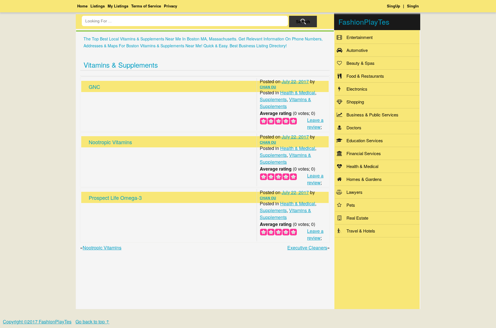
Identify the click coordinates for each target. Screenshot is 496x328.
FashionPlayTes (364, 21)
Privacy (170, 6)
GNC (94, 86)
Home (82, 6)
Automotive (357, 50)
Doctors (353, 127)
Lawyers (354, 192)
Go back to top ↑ (92, 321)
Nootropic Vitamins (110, 142)
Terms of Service (146, 6)
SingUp (393, 6)
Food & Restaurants (365, 76)
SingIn (413, 6)
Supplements (273, 99)
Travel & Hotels (360, 231)
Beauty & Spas (360, 63)
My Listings (118, 6)
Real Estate (357, 218)
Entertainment (359, 37)
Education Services (364, 140)
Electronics (356, 89)
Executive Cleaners (307, 247)
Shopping (355, 102)
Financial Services (363, 153)
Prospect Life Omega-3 (115, 197)
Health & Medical (297, 92)
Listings (97, 6)
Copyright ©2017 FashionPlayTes (37, 321)
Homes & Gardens (364, 179)
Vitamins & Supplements (121, 65)
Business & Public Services (372, 115)
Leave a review (315, 123)
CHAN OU (268, 86)
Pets (350, 205)
